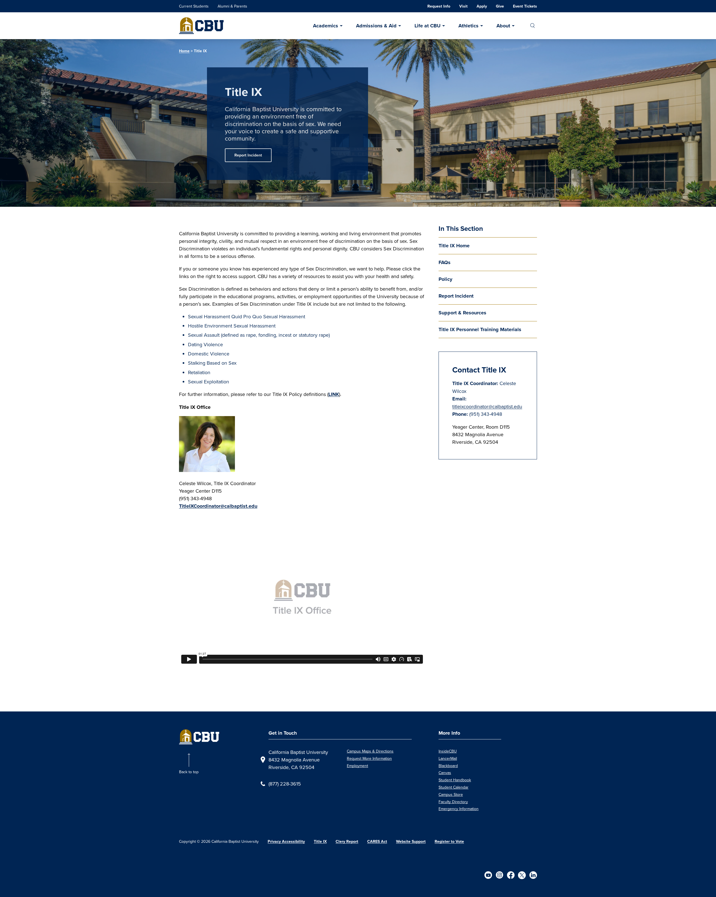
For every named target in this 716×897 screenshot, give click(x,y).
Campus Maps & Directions (370, 751)
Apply (482, 6)
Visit (463, 6)
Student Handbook (455, 780)
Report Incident (248, 155)
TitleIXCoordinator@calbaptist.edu (218, 506)
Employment (357, 765)
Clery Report (347, 841)
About (503, 25)
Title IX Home (454, 245)
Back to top (189, 772)
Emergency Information (459, 808)
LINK (333, 394)
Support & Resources (462, 312)
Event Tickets (525, 6)
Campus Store (451, 794)
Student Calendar (453, 787)
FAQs (445, 262)
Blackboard (448, 765)
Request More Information (369, 758)
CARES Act (377, 841)
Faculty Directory (453, 802)
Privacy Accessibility (286, 841)
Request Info (438, 6)
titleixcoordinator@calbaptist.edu (487, 406)
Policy (445, 279)
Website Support (411, 841)
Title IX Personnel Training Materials (480, 329)
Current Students (194, 6)
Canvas (445, 772)
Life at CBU (427, 25)
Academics (325, 25)
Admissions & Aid (376, 25)
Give (500, 6)
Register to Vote (449, 841)
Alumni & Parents (232, 6)
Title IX (320, 841)
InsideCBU (448, 751)
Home (184, 51)
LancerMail (448, 758)
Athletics (468, 25)
